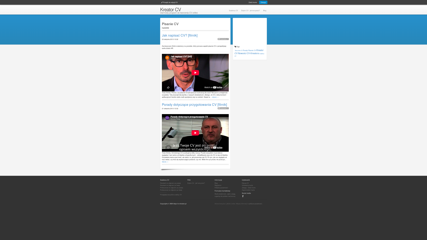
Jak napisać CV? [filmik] (179, 35)
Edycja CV (245, 183)
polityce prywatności (255, 204)
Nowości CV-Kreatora (248, 53)
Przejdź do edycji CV (170, 2)
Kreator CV (170, 9)
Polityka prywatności (221, 188)
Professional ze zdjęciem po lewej (171, 190)
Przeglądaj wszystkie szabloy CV (171, 195)
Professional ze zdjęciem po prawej (171, 188)
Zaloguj (263, 2)
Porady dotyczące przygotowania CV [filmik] (194, 104)
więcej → (215, 97)
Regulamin (218, 185)
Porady (245, 50)
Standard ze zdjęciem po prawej (170, 183)
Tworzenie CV (238, 50)
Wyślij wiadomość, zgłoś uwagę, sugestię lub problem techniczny (225, 195)
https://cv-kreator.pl (179, 204)
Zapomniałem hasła (248, 190)
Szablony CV (233, 10)
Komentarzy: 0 (224, 39)
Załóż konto (253, 2)
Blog (264, 10)
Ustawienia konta (247, 185)
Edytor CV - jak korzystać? (250, 10)
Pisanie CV (252, 50)
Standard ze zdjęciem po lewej (170, 185)
